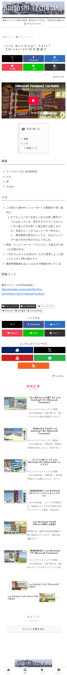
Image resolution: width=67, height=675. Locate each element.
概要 (26, 139)
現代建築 (21, 311)
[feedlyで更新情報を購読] (49, 358)
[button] (54, 67)
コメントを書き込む (33, 629)
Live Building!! (29, 306)
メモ (26, 143)
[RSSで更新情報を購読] (33, 366)
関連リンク (32, 148)
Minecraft (9, 311)
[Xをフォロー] (49, 350)
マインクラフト (11, 306)
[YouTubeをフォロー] (17, 358)
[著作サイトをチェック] (17, 350)
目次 (29, 128)
